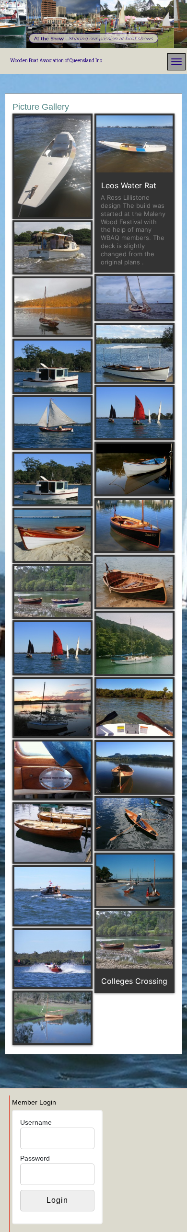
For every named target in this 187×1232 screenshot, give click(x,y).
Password (35, 1158)
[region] (93, 24)
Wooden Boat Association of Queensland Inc (56, 60)
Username (36, 1122)
